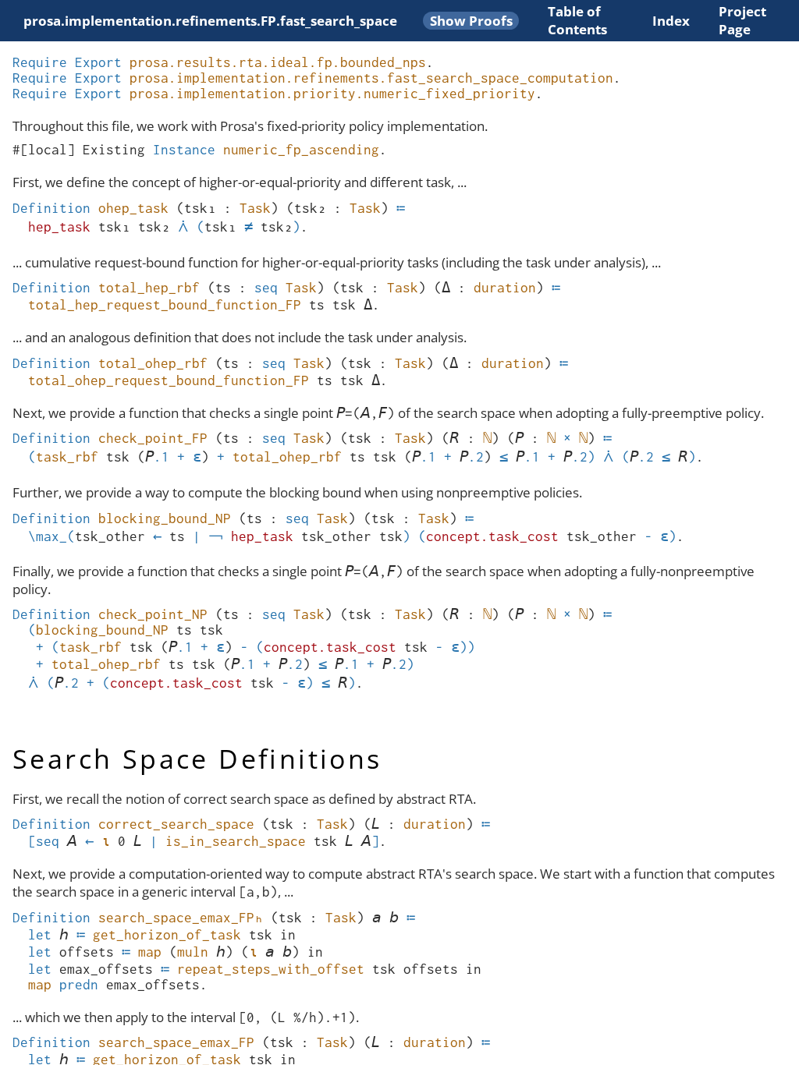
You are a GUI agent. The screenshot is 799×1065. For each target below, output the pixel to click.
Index (671, 21)
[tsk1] (200, 208)
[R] (454, 438)
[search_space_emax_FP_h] (180, 917)
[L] (375, 824)
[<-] (157, 536)
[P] (519, 438)
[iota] (105, 841)
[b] (394, 917)
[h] (64, 935)
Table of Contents (577, 20)
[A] (72, 841)
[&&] (183, 227)
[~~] (215, 536)
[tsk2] (310, 208)
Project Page (742, 20)
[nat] (487, 438)
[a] (377, 917)
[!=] (248, 227)
